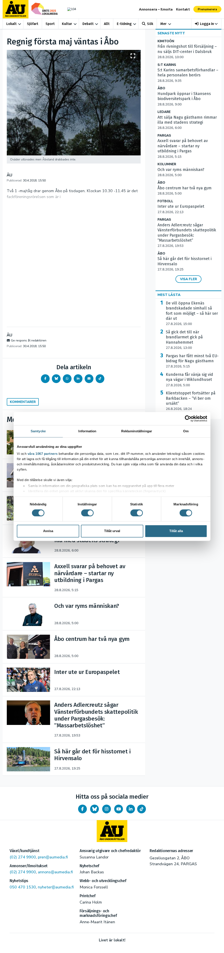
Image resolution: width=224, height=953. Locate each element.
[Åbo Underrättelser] (112, 831)
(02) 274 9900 (23, 857)
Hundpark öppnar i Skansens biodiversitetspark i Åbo (184, 99)
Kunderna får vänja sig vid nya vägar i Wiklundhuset (189, 379)
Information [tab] (87, 431)
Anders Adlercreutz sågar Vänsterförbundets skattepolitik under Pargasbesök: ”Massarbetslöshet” (187, 235)
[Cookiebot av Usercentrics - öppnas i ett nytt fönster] (188, 418)
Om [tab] (186, 431)
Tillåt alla (176, 531)
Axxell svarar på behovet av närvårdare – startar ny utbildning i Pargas (183, 148)
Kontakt (183, 9)
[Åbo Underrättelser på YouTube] (118, 809)
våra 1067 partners (43, 453)
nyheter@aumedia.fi (56, 887)
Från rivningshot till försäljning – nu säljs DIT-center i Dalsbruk (187, 51)
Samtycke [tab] (38, 431)
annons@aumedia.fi (55, 872)
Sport (50, 24)
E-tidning (124, 24)
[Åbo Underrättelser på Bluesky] (94, 809)
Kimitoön (166, 41)
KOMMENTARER (23, 402)
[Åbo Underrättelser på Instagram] (106, 809)
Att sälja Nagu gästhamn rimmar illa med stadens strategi (187, 122)
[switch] (87, 512)
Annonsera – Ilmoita (156, 9)
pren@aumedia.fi (53, 857)
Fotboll (165, 201)
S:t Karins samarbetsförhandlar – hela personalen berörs (188, 75)
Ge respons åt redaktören (28, 340)
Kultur (67, 24)
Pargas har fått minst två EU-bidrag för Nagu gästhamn (192, 361)
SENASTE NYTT (171, 33)
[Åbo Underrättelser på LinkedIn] (130, 809)
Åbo (161, 88)
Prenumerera (207, 9)
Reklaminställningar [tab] (136, 431)
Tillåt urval (112, 531)
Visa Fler (188, 279)
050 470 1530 (23, 887)
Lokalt (11, 24)
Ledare (164, 112)
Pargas (164, 136)
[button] (206, 24)
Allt (107, 24)
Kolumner (167, 164)
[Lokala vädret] (70, 9)
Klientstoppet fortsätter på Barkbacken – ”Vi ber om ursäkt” (190, 401)
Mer (163, 24)
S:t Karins (167, 65)
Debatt (88, 24)
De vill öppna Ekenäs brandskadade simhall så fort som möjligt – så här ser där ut (192, 313)
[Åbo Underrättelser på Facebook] (82, 809)
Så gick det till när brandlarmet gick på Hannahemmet (184, 340)
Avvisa (48, 531)
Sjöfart (32, 24)
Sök (150, 24)
